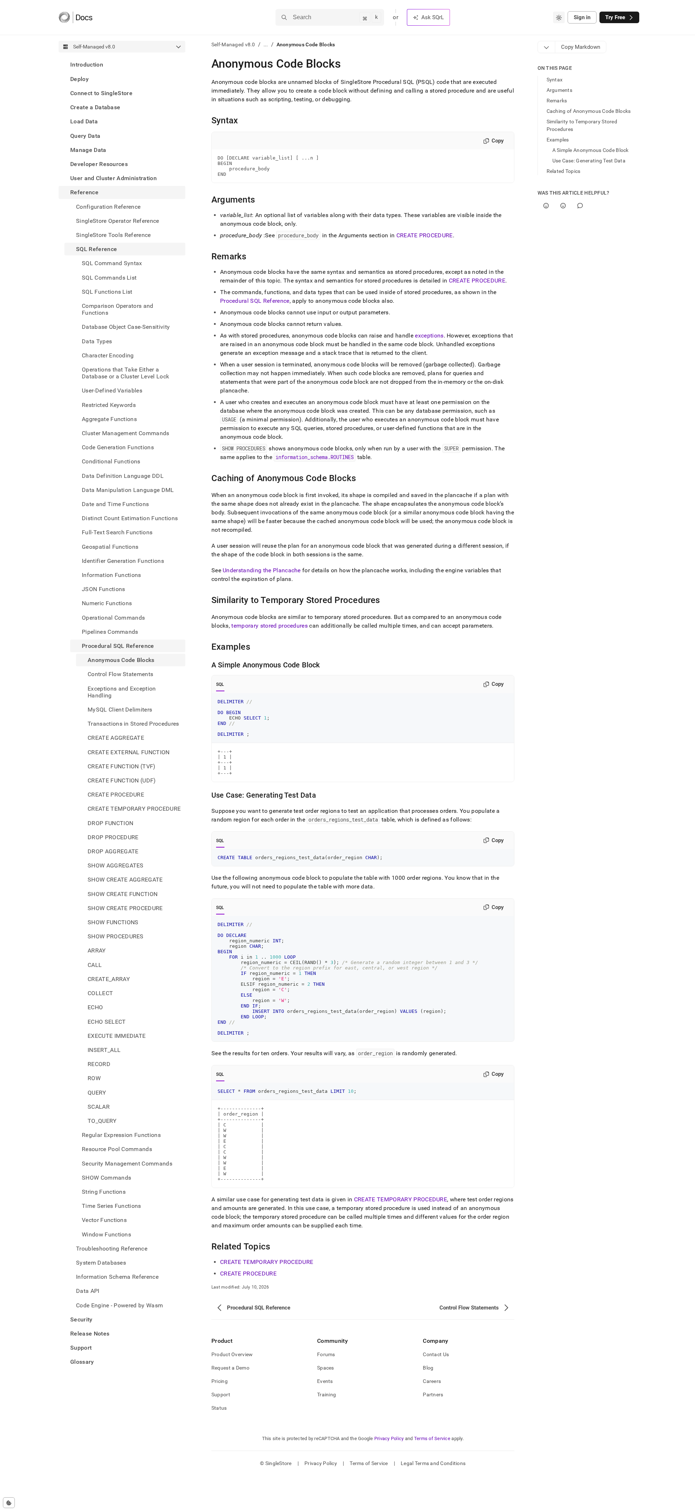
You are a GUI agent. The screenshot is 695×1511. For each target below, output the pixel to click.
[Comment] (580, 206)
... (266, 44)
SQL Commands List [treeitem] (109, 277)
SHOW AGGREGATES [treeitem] (116, 865)
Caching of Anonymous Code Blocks (589, 111)
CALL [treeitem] (95, 964)
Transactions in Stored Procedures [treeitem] (133, 723)
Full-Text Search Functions (117, 532)
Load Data (84, 121)
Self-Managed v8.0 (233, 44)
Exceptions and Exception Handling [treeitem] (122, 692)
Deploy (79, 78)
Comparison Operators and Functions (117, 309)
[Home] (75, 17)
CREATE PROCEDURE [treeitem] (116, 794)
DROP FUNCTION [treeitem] (110, 822)
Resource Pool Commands (117, 1149)
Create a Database (95, 107)
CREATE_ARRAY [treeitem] (109, 978)
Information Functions (111, 575)
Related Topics (564, 171)
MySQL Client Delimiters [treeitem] (120, 709)
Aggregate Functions (109, 418)
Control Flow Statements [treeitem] (120, 674)
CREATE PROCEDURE (424, 235)
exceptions (429, 335)
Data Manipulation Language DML (128, 489)
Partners (433, 1394)
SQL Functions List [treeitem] (107, 291)
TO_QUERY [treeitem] (102, 1120)
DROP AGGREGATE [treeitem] (113, 851)
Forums (326, 1354)
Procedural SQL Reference (118, 645)
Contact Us (436, 1354)
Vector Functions (104, 1220)
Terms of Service (432, 1438)
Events (325, 1381)
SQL (220, 684)
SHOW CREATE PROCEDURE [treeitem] (125, 907)
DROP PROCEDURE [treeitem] (113, 836)
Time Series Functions (111, 1205)
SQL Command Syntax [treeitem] (112, 263)
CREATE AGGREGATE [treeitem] (116, 737)
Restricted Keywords (109, 404)
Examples (558, 140)
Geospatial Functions (110, 546)
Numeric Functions (107, 603)
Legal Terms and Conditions (433, 1463)
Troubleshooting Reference (111, 1248)
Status (219, 1408)
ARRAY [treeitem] (97, 950)
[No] (563, 206)
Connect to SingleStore (101, 92)
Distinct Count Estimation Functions (130, 518)
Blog (428, 1368)
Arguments (560, 90)
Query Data (85, 135)
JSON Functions (103, 589)
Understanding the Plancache (262, 570)
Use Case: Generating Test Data (589, 161)
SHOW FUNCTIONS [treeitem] (113, 922)
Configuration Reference (108, 206)
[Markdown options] (546, 47)
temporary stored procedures (269, 625)
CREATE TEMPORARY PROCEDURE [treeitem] (134, 808)
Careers (432, 1381)
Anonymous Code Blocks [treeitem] (121, 660)
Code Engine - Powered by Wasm (119, 1305)
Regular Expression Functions (121, 1135)
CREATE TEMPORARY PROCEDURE (400, 1199)
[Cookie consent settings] (9, 1502)
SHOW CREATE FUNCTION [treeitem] (122, 893)
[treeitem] (122, 64)
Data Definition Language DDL (123, 475)
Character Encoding (108, 355)
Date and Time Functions (115, 504)
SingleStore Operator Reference (117, 220)
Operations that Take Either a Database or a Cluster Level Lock (125, 372)
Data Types (97, 341)
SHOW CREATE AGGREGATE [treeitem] (125, 879)
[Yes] (546, 206)
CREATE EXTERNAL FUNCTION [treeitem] (129, 751)
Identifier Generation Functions (123, 560)
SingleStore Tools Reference (113, 234)
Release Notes (89, 1333)
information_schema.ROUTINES (314, 457)
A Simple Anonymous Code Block (590, 150)
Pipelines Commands (110, 631)
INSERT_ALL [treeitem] (104, 1049)
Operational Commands (113, 617)
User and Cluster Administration (113, 178)
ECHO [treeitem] (95, 1007)
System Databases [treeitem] (101, 1262)
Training (326, 1394)
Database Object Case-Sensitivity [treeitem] (126, 326)
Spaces (325, 1368)
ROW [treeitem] (94, 1078)
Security (81, 1319)
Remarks (557, 100)
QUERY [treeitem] (97, 1092)
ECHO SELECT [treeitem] (107, 1021)
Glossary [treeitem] (82, 1361)
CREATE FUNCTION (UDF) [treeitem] (122, 780)
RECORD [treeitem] (99, 1064)
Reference (84, 192)
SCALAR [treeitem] (99, 1106)
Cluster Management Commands (125, 432)
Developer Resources (99, 163)
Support (81, 1347)
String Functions (104, 1191)
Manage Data (88, 149)
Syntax (555, 79)
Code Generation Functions (118, 447)
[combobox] (559, 17)
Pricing (219, 1381)
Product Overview (232, 1354)
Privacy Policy (389, 1438)
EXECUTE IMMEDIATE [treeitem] (117, 1035)
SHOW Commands (106, 1177)
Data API (88, 1290)
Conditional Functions (111, 461)
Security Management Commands (127, 1163)
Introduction (86, 64)
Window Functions (106, 1234)
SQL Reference (96, 249)
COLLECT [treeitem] (100, 993)
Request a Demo (230, 1368)
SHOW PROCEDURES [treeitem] (116, 936)
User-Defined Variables (112, 390)
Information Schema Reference (117, 1276)
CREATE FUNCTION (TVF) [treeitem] (122, 766)
